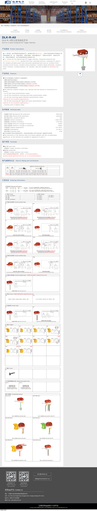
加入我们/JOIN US (42, 474)
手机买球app (32, 3)
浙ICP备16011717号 (63, 507)
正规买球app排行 (54, 3)
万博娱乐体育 (3, 510)
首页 (2, 25)
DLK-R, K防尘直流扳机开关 (23, 25)
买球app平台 (44, 11)
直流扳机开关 (13, 25)
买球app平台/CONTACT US (42, 478)
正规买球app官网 (33, 11)
